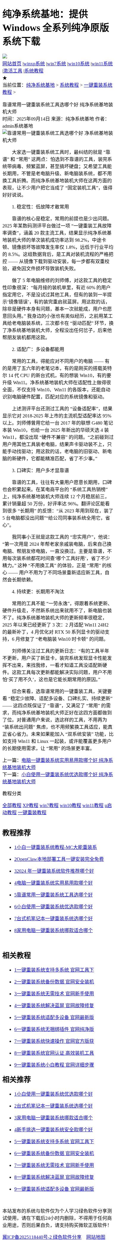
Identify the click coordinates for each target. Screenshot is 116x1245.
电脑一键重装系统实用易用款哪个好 (53, 882)
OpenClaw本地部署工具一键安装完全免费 (59, 859)
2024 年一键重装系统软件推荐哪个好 (54, 871)
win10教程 (70, 805)
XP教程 (30, 805)
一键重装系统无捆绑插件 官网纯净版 (54, 1029)
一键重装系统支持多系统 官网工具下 (54, 969)
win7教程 (49, 805)
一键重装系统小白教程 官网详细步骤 (54, 1064)
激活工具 (12, 70)
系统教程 (33, 70)
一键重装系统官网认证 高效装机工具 (54, 1053)
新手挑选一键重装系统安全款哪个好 (53, 1129)
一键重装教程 (32, 812)
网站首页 (11, 63)
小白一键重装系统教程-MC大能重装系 (55, 847)
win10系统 (79, 63)
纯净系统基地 (40, 85)
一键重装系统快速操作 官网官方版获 (54, 1041)
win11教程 (93, 805)
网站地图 (95, 1237)
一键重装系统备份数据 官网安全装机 (54, 981)
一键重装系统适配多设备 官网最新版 (54, 1017)
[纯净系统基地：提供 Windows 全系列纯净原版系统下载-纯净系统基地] (4, 56)
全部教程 (11, 805)
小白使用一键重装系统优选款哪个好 (53, 906)
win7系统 (56, 63)
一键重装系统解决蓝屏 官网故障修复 (54, 1005)
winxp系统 (34, 63)
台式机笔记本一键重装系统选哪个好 (53, 918)
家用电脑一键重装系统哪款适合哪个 (53, 930)
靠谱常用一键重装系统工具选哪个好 (53, 894)
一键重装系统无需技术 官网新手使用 (54, 993)
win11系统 (102, 63)
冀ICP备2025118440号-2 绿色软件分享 (41, 1237)
